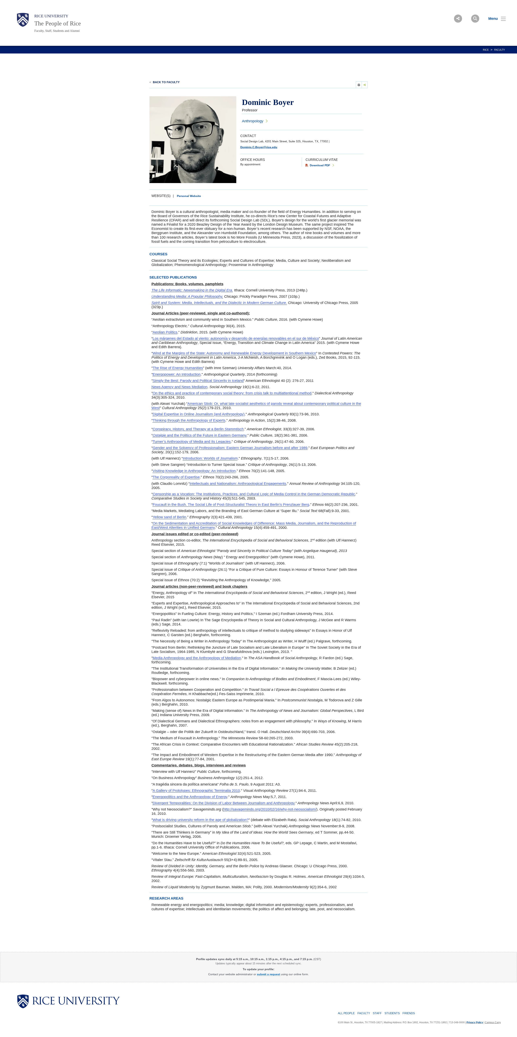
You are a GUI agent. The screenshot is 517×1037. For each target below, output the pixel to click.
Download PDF (320, 165)
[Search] (475, 19)
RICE (486, 49)
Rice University (51, 16)
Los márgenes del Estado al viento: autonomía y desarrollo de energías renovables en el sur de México (236, 338)
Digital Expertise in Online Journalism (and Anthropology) (199, 414)
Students (392, 1013)
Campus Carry (493, 1022)
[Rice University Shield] (22, 19)
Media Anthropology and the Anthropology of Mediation (197, 658)
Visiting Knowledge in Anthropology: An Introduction (194, 471)
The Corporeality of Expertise (176, 477)
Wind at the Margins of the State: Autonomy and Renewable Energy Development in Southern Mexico (234, 353)
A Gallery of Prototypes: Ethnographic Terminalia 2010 (196, 791)
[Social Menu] (458, 19)
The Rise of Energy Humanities (178, 368)
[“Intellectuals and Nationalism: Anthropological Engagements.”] (187, 484)
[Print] (359, 84)
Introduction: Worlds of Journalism (210, 458)
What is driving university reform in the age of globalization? (201, 820)
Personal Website (189, 196)
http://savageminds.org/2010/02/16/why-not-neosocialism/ (269, 809)
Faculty (499, 49)
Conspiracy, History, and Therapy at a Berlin (198, 429)
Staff (377, 1013)
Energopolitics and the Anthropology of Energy (190, 797)
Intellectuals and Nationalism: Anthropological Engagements (238, 484)
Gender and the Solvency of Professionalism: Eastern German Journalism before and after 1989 (230, 448)
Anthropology (252, 121)
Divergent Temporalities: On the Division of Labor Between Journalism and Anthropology (223, 803)
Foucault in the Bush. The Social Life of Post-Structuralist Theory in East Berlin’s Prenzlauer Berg (231, 505)
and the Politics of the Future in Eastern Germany (199, 435)
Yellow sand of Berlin (169, 517)
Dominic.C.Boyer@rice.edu (258, 147)
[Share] (365, 84)
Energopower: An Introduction (177, 374)
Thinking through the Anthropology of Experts (189, 420)
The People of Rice (57, 23)
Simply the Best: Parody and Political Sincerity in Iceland (198, 381)
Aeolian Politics (165, 332)
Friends (408, 1013)
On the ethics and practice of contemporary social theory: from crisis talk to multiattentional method (232, 393)
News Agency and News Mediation (179, 387)
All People (346, 1013)
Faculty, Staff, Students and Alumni (57, 30)
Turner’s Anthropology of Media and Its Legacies (192, 442)
